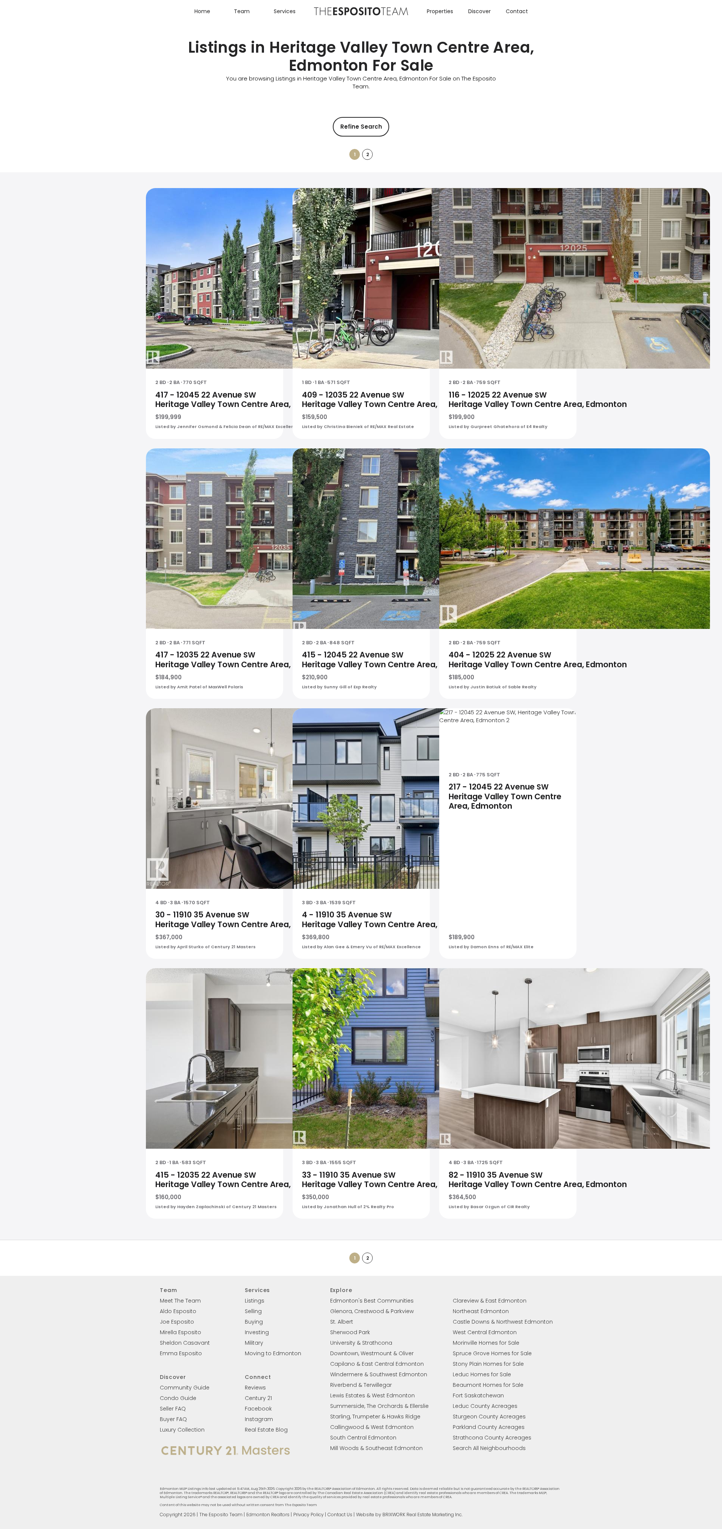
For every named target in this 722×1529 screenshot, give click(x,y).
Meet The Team (180, 1300)
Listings (254, 1300)
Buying (254, 1322)
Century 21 (258, 1398)
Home (202, 11)
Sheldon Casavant (185, 1343)
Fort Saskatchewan (478, 1395)
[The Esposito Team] (361, 15)
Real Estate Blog (266, 1429)
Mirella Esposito (180, 1332)
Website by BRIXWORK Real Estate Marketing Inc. (409, 1514)
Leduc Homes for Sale (482, 1374)
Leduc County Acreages (485, 1406)
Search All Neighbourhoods (489, 1448)
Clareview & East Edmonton (489, 1300)
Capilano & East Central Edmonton (377, 1364)
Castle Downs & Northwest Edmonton (503, 1322)
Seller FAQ (173, 1408)
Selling (253, 1311)
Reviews (255, 1387)
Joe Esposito (177, 1322)
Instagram (259, 1419)
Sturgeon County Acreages (489, 1416)
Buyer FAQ (173, 1419)
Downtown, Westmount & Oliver (372, 1353)
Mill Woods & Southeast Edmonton (376, 1448)
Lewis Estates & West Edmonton (372, 1395)
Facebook (258, 1408)
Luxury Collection (182, 1429)
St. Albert (341, 1322)
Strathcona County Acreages (492, 1437)
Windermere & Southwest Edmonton (378, 1374)
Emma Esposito (181, 1353)
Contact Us (340, 1514)
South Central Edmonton (363, 1437)
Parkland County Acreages (489, 1427)
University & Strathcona (361, 1343)
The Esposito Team (221, 1514)
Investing (257, 1332)
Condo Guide (178, 1398)
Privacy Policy (308, 1514)
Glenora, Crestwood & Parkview (372, 1311)
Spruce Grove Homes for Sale (492, 1353)
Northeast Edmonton (481, 1311)
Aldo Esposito (178, 1311)
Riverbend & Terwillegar (361, 1385)
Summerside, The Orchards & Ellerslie (379, 1406)
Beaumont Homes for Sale (488, 1385)
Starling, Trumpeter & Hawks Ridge (375, 1416)
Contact (517, 11)
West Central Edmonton (485, 1332)
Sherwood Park (350, 1332)
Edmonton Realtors (268, 1514)
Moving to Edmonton (273, 1353)
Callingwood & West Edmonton (372, 1427)
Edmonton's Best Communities (372, 1300)
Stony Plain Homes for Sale (488, 1364)
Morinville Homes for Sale (486, 1343)
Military (254, 1343)
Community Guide (184, 1387)
